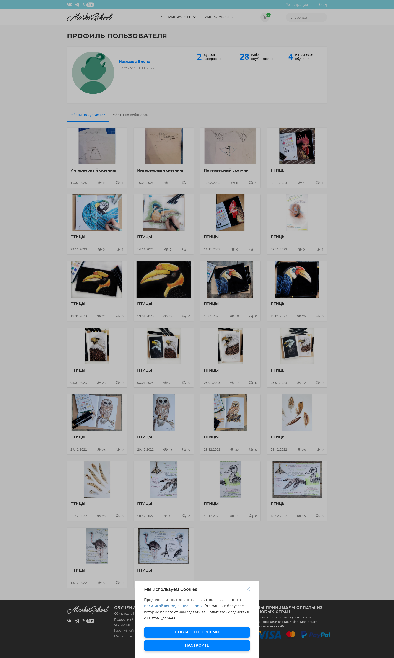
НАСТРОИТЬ (197, 645)
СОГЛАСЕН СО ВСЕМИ (197, 632)
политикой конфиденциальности (173, 605)
